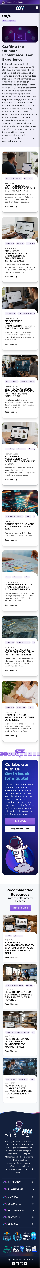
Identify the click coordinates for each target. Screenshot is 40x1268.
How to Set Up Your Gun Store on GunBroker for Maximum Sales (18, 1043)
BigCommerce (10, 313)
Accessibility (10, 449)
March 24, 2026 (10, 248)
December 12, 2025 (11, 647)
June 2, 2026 (9, 183)
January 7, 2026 (11, 521)
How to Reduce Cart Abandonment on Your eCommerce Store (20, 188)
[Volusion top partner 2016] (32, 1249)
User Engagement (9, 20)
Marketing (20, 243)
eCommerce (28, 178)
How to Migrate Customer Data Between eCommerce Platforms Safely (18, 1090)
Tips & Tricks (31, 243)
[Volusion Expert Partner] (18, 1236)
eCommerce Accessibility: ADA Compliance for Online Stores (20, 460)
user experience (23, 67)
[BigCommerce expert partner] (8, 1236)
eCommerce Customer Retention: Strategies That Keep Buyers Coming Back (19, 392)
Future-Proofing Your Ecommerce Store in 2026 (19, 526)
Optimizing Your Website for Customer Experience (19, 717)
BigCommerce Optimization (27, 313)
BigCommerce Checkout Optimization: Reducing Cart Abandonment (20, 324)
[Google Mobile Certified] (30, 1237)
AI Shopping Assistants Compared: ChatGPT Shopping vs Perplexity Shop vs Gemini (19, 948)
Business (29, 985)
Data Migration (11, 1079)
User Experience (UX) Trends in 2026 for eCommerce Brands (18, 587)
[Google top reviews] (8, 1250)
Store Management (23, 642)
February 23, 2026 (12, 318)
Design (28, 516)
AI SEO (8, 936)
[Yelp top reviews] (18, 1250)
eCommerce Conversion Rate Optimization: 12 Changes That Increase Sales (16, 256)
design (25, 82)
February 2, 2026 (11, 454)
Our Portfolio (20, 821)
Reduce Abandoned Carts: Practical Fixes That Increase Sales (19, 652)
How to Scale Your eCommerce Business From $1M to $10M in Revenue (18, 996)
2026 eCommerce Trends (14, 516)
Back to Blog (20, 908)
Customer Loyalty (11, 381)
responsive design (11, 100)
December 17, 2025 (11, 582)
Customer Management (13, 178)
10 (30, 754)
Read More (9, 957)
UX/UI (27, 577)
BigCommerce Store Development (17, 1032)
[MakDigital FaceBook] (13, 1263)
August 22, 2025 (10, 712)
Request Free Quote (20, 829)
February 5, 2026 (11, 386)
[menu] (36, 7)
